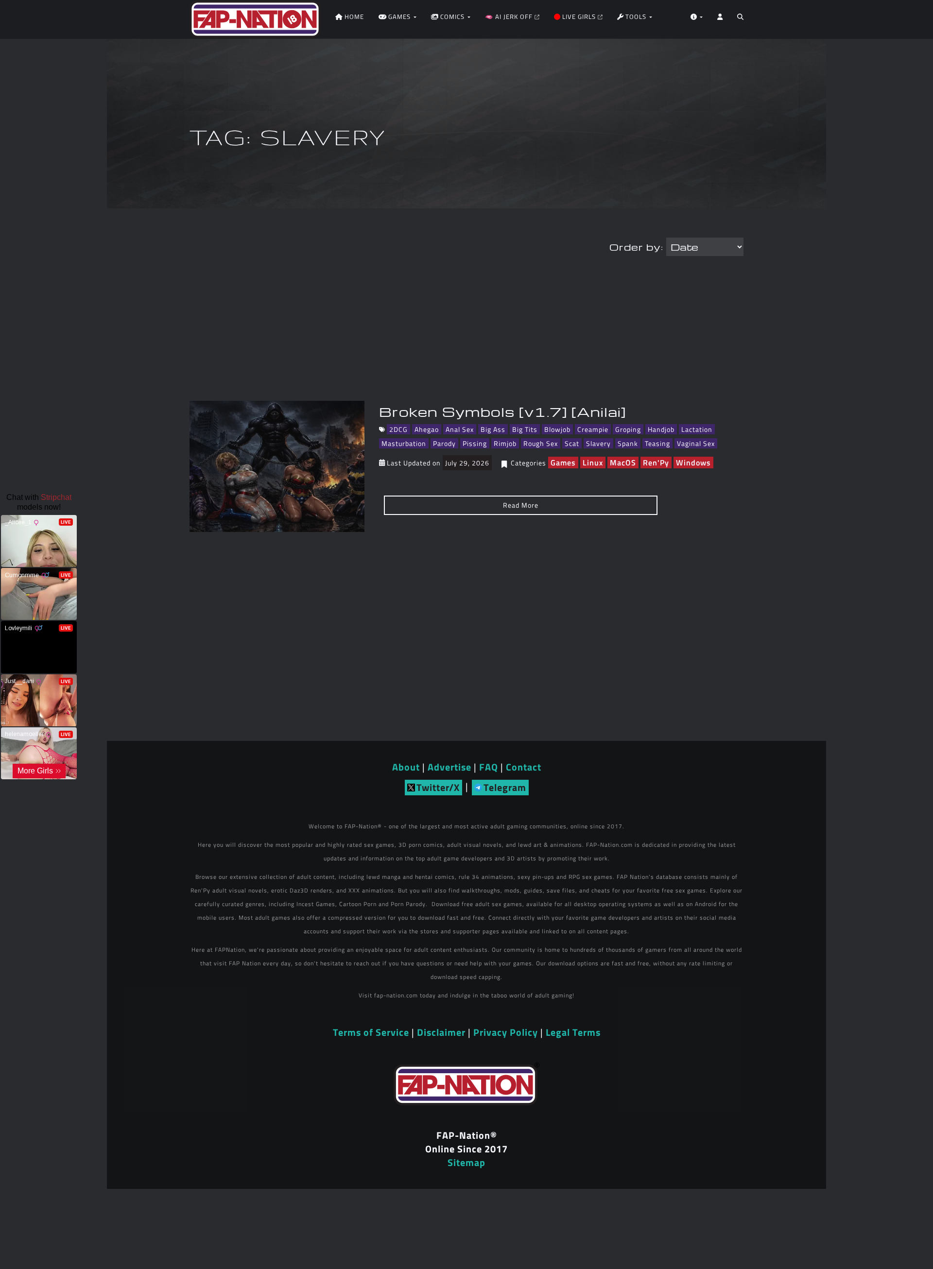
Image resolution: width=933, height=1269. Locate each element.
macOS (623, 462)
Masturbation (403, 443)
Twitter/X (438, 787)
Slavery (598, 443)
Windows (693, 462)
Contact (523, 766)
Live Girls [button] (579, 16)
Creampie (592, 429)
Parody (444, 443)
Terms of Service (371, 1032)
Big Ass (493, 429)
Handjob (661, 429)
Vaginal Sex (696, 443)
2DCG (398, 429)
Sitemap (466, 1162)
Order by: (636, 246)
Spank (628, 443)
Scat (572, 443)
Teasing (657, 443)
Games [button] (399, 16)
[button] (740, 19)
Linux (593, 462)
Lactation (696, 429)
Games (563, 462)
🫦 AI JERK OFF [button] (510, 16)
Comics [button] (452, 16)
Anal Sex (460, 429)
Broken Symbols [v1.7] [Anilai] (502, 411)
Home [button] (353, 16)
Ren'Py (656, 462)
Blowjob (557, 429)
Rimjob (505, 443)
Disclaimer (441, 1032)
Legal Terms (573, 1032)
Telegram (505, 787)
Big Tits (524, 429)
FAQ (488, 766)
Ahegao (427, 429)
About (406, 766)
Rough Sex (540, 443)
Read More (520, 505)
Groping (628, 429)
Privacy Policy (505, 1032)
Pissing (475, 443)
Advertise (449, 766)
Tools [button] (635, 16)
